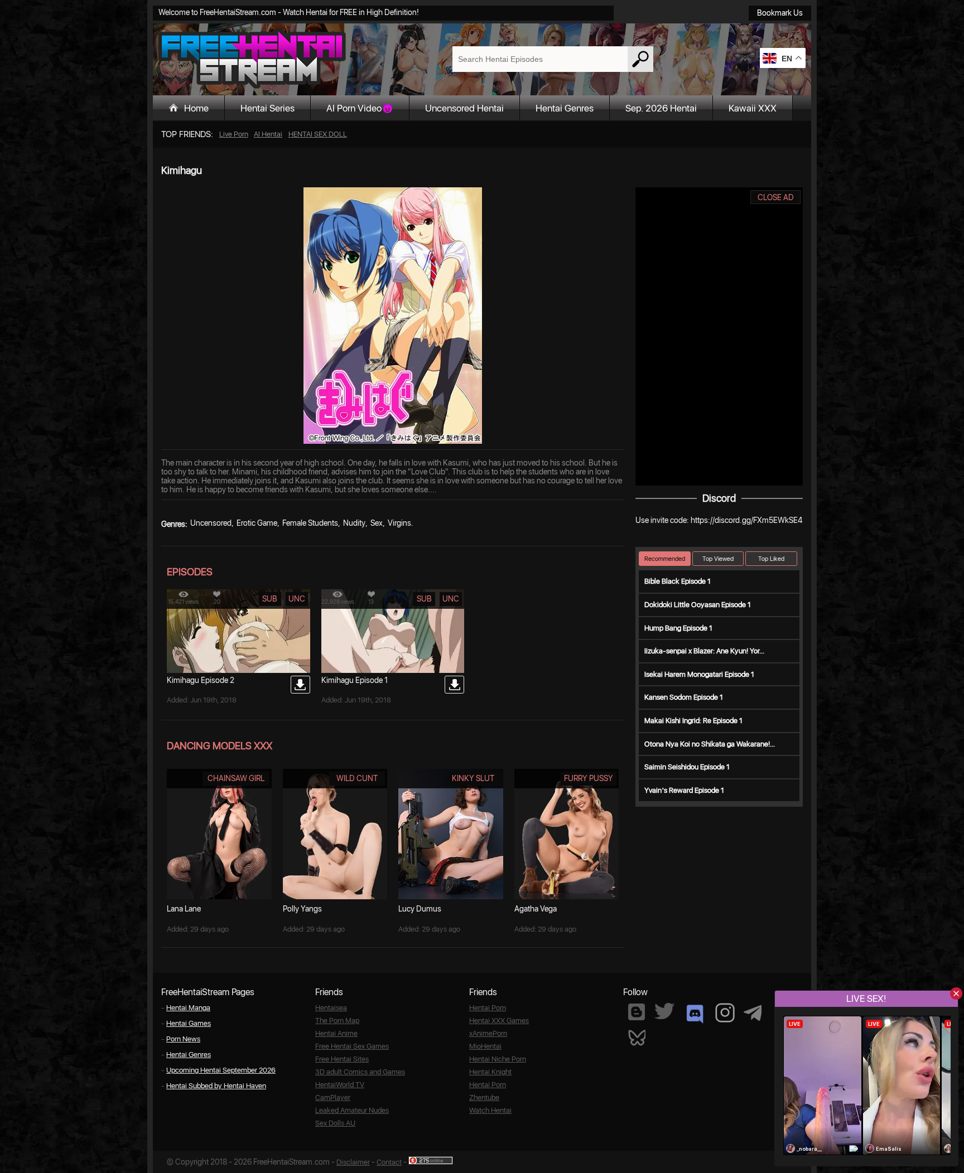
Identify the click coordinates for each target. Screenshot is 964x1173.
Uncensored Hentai (464, 108)
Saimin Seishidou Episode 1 (687, 767)
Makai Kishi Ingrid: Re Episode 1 (693, 720)
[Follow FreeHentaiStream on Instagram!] (725, 1012)
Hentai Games (188, 1023)
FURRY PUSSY (588, 778)
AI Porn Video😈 (359, 108)
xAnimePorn (488, 1033)
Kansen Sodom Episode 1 (683, 697)
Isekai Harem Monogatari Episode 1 (699, 674)
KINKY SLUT (473, 778)
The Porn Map (337, 1020)
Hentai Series (267, 108)
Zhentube (484, 1097)
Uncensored (211, 522)
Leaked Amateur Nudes (352, 1110)
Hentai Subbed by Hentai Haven (216, 1086)
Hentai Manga (188, 1008)
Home (196, 108)
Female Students (310, 522)
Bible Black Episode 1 (677, 581)
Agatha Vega (535, 908)
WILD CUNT (357, 778)
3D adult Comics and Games (360, 1072)
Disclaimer (353, 1162)
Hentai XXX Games (499, 1020)
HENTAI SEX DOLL (317, 134)
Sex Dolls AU (335, 1123)
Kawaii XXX (753, 108)
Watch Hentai (490, 1110)
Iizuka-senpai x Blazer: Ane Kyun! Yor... (704, 651)
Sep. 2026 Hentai (661, 108)
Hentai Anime (336, 1033)
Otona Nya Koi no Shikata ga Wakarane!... (709, 744)
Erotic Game (257, 522)
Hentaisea (331, 1008)
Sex (376, 522)
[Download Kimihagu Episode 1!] (454, 685)
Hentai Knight (490, 1072)
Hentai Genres (565, 108)
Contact (389, 1162)
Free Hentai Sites (342, 1059)
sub (269, 598)
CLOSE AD (776, 197)
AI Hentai (268, 134)
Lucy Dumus (419, 908)
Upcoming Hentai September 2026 (221, 1070)
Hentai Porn (487, 1008)
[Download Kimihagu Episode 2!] (300, 685)
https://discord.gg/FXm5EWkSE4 (746, 520)
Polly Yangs (302, 908)
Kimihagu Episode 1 (354, 680)
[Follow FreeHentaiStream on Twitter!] (664, 1011)
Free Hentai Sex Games (352, 1046)
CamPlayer (332, 1097)
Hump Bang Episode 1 (678, 628)
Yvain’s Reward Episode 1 (684, 790)
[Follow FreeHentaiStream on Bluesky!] (636, 1037)
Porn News (183, 1039)
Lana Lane (184, 908)
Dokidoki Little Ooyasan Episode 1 (697, 604)
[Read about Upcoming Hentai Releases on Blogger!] (636, 1012)
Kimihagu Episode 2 (200, 680)
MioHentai (485, 1046)
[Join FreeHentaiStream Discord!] (694, 1014)
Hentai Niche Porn (497, 1059)
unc (296, 598)
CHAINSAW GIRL (236, 778)
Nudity (354, 522)
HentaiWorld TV (339, 1084)
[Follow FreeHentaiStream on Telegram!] (752, 1012)
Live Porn (233, 134)
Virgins (399, 522)
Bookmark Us (780, 12)
